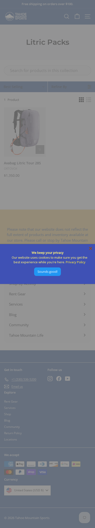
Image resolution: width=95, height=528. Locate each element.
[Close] (90, 248)
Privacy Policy (76, 262)
